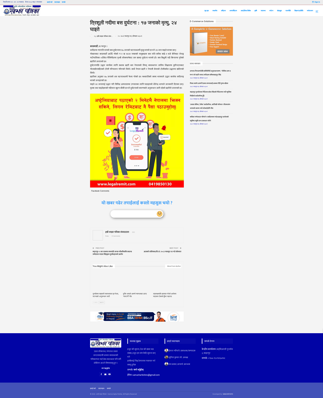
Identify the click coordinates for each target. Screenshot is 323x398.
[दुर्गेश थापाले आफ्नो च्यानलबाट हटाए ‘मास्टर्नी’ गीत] (137, 281)
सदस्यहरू (57, 2)
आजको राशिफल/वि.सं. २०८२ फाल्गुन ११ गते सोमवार (162, 251)
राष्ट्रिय (223, 11)
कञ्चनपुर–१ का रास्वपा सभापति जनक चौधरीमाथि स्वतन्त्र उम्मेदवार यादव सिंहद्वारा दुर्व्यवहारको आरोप (112, 253)
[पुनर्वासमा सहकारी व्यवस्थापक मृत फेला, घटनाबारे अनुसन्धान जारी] (107, 281)
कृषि (255, 11)
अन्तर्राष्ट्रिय (233, 11)
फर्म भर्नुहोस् (139, 370)
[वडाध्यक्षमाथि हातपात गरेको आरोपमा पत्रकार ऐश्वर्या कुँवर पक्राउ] (167, 281)
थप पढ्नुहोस (106, 368)
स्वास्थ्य (263, 11)
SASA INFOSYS (228, 394)
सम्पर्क (63, 2)
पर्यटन (271, 11)
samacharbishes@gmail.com (146, 375)
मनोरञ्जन (310, 11)
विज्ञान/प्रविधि (298, 11)
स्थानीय (214, 11)
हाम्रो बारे (49, 2)
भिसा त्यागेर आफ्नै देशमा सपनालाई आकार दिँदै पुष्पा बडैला (209, 83)
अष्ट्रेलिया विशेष (246, 11)
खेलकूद (279, 11)
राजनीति (288, 11)
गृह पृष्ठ (206, 11)
